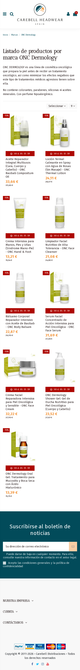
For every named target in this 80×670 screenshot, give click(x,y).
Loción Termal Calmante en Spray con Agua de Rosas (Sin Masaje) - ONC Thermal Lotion (58, 166)
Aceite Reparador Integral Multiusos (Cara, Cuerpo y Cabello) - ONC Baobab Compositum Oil (19, 167)
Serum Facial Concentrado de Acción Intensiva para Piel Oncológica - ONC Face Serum (59, 323)
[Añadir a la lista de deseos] (34, 120)
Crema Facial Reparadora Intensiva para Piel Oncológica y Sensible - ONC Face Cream (20, 402)
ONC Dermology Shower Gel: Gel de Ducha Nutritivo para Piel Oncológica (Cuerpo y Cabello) (59, 402)
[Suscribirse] (73, 546)
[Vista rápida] (34, 133)
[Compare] (34, 126)
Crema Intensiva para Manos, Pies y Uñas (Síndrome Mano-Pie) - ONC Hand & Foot (20, 246)
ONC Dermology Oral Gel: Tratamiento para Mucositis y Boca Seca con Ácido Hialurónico (20, 480)
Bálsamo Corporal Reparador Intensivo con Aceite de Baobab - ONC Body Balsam (20, 322)
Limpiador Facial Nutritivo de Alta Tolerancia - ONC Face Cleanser (59, 246)
